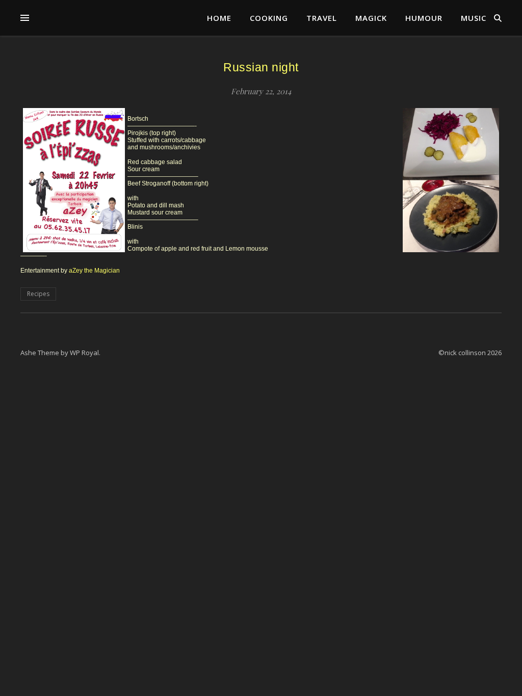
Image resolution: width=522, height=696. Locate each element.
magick (371, 18)
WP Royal (84, 352)
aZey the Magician (94, 270)
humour (423, 18)
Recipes (38, 293)
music (473, 18)
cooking (269, 18)
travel (321, 18)
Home (219, 18)
